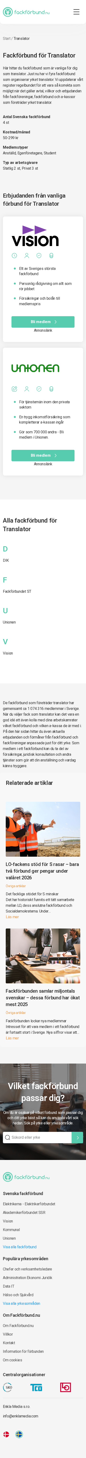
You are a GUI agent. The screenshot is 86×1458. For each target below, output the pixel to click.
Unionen (9, 622)
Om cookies (12, 1360)
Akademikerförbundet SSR (24, 1212)
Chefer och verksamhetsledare (27, 1269)
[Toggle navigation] (76, 12)
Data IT (8, 1286)
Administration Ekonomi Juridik (27, 1277)
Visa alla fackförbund (19, 1247)
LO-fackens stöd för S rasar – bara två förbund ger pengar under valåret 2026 (42, 871)
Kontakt (9, 1343)
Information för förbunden (23, 1351)
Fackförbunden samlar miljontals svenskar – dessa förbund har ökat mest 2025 (43, 997)
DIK (6, 560)
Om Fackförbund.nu (18, 1325)
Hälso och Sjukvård (18, 1295)
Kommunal (11, 1229)
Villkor (8, 1334)
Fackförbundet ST (17, 591)
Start (6, 38)
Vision (8, 653)
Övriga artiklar (16, 886)
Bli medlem (41, 322)
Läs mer (12, 917)
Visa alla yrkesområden (21, 1303)
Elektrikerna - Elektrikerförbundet (29, 1204)
